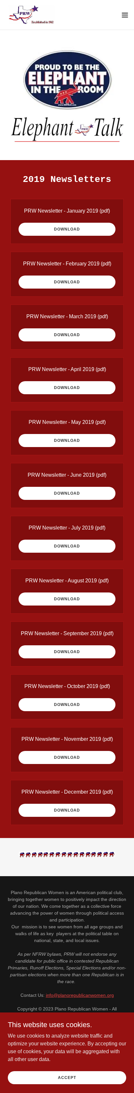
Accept (67, 1077)
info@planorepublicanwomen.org (80, 995)
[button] (124, 15)
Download (67, 229)
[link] (33, 15)
